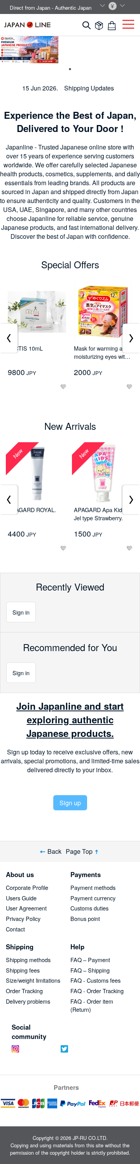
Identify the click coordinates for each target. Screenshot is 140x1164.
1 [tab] (70, 69)
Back (54, 851)
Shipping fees (23, 970)
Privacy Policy (23, 918)
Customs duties (89, 908)
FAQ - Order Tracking (97, 991)
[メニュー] (128, 22)
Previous (9, 338)
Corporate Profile (27, 887)
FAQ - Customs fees (95, 980)
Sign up (70, 802)
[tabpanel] (29, 49)
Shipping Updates (89, 87)
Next (131, 338)
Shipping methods (28, 960)
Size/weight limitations (33, 980)
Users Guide (21, 898)
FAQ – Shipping (90, 970)
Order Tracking (24, 991)
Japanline (27, 24)
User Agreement (26, 908)
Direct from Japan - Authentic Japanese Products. (66, 7)
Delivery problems (28, 1001)
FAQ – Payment (90, 960)
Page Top (79, 851)
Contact (15, 929)
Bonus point (85, 918)
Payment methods (93, 887)
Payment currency (93, 898)
